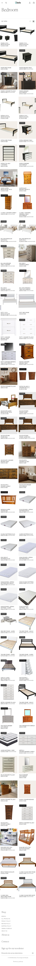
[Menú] (2, 3)
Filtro (5, 21)
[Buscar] (6, 3)
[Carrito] (34, 3)
